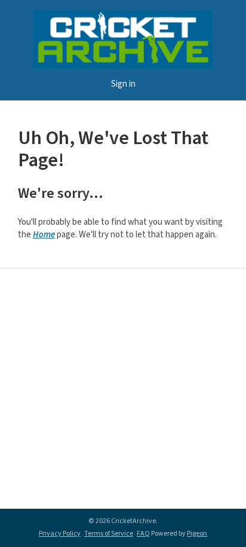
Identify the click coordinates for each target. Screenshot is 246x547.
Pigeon (197, 533)
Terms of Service (108, 533)
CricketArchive (122, 39)
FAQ (143, 533)
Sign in (123, 84)
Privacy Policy (60, 533)
